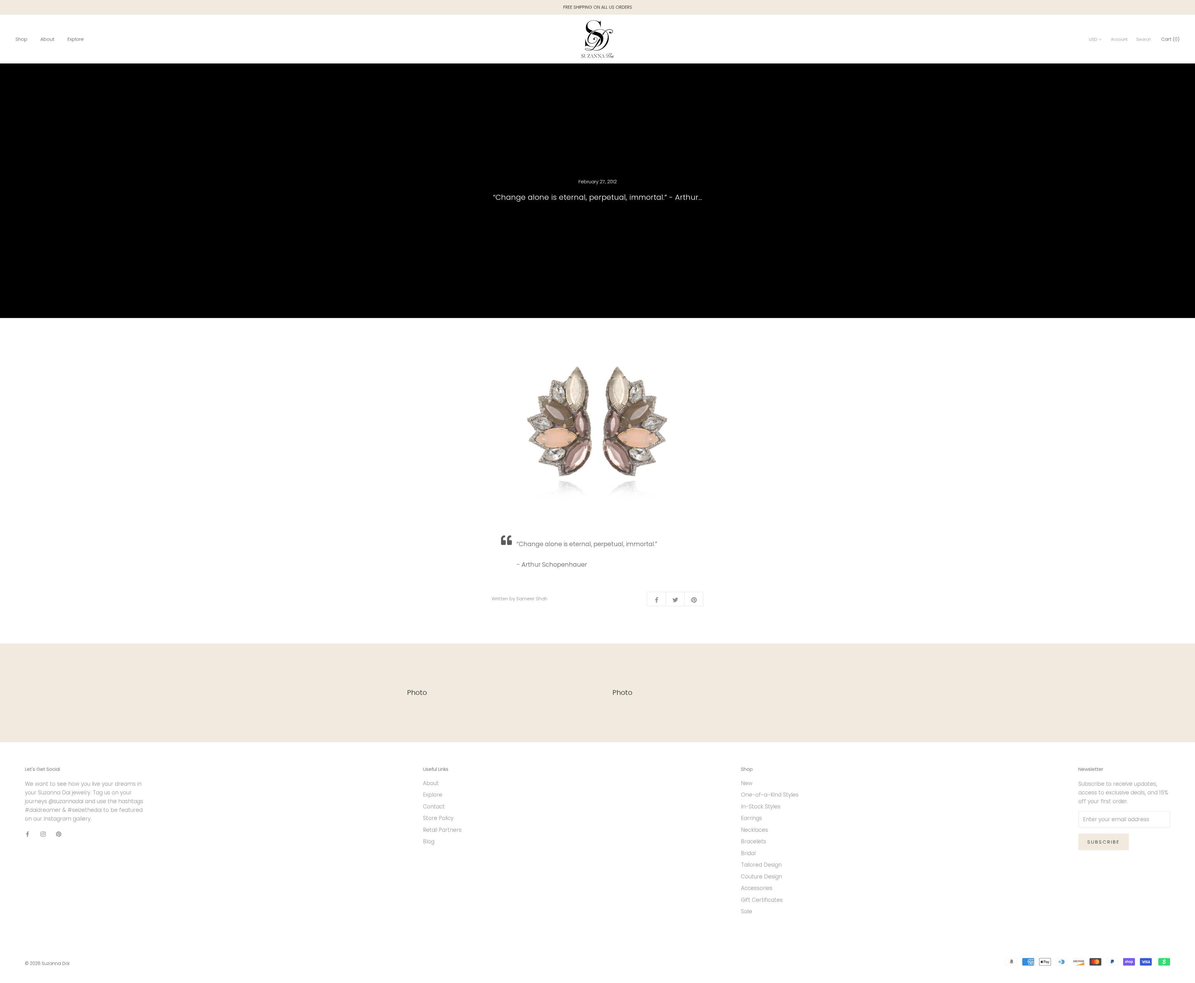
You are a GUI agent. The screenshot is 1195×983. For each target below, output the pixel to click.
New (746, 783)
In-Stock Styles (760, 806)
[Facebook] (27, 833)
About (47, 39)
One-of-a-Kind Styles (770, 794)
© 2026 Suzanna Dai (47, 963)
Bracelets (753, 841)
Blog (428, 841)
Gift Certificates (762, 900)
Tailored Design (761, 864)
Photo (417, 692)
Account (1119, 39)
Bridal (748, 853)
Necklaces (754, 830)
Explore (76, 39)
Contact (434, 806)
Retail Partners (442, 830)
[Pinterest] (58, 833)
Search (1143, 39)
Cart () (1170, 39)
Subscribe (1103, 842)
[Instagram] (43, 833)
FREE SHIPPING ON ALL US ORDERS (597, 7)
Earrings (751, 818)
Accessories (756, 888)
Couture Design (761, 876)
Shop (21, 39)
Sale (746, 911)
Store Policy (438, 818)
